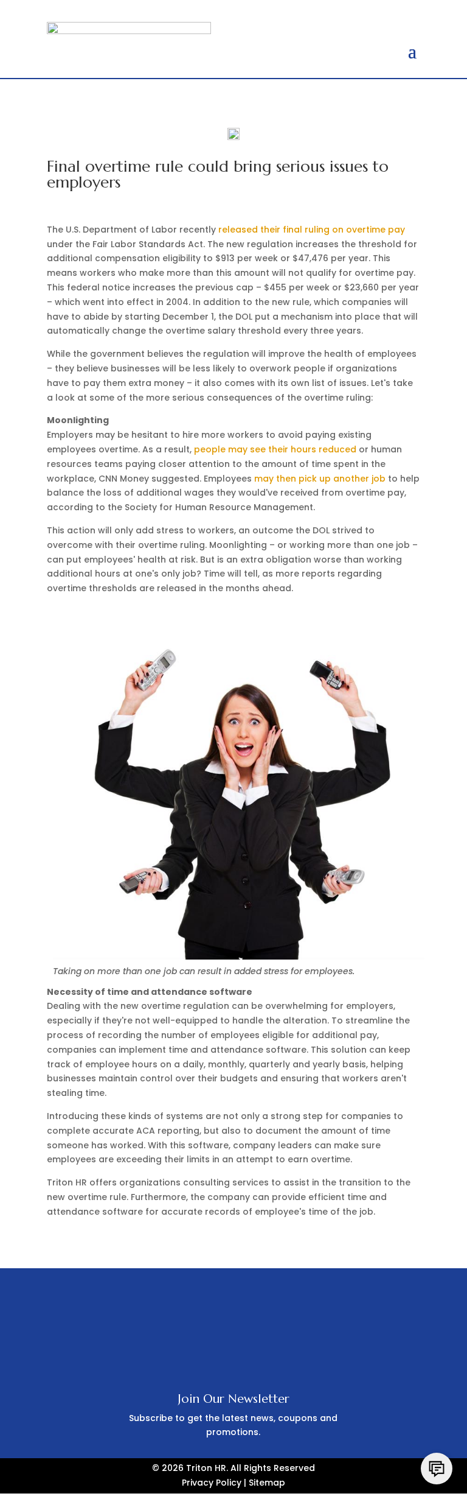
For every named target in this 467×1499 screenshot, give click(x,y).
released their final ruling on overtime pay (311, 229)
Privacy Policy (211, 1482)
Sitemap (267, 1482)
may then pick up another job (320, 478)
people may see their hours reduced (275, 449)
